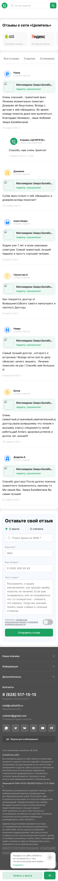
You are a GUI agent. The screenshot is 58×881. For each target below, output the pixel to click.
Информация (10, 666)
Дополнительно (11, 676)
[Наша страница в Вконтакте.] (24, 728)
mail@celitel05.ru (12, 705)
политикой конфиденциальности (21, 623)
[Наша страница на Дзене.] (34, 728)
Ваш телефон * (12, 562)
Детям (35, 13)
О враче (14, 528)
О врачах (29, 58)
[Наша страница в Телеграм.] (15, 728)
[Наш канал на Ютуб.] (43, 728)
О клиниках (47, 58)
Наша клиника (10, 656)
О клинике (36, 528)
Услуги (20, 13)
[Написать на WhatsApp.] (6, 728)
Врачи (5, 13)
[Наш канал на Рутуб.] (52, 728)
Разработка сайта (10, 754)
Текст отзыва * (12, 577)
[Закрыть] (50, 857)
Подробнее (18, 865)
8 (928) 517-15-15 (19, 694)
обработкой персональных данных (16, 621)
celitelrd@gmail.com (14, 715)
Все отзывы (11, 58)
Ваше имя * (10, 547)
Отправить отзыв (29, 632)
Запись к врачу (22, 875)
